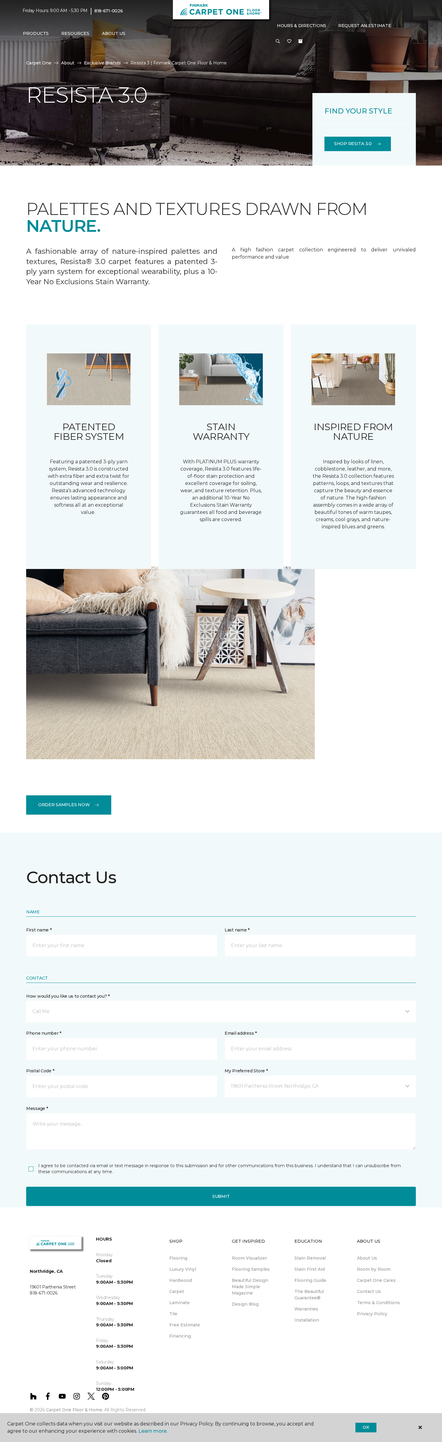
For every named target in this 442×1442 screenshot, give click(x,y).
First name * (39, 930)
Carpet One (38, 63)
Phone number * (43, 1033)
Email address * (241, 1033)
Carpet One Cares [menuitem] (376, 1280)
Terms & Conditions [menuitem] (378, 1302)
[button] (278, 41)
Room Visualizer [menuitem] (249, 1258)
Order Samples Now (64, 804)
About (67, 63)
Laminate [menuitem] (179, 1302)
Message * (37, 1108)
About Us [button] (113, 33)
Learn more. (152, 1431)
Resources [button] (75, 33)
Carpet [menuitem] (176, 1291)
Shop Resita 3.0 (353, 143)
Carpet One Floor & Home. (74, 1409)
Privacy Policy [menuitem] (372, 1313)
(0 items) (300, 41)
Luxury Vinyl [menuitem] (182, 1269)
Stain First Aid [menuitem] (309, 1269)
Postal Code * (40, 1071)
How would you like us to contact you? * (68, 996)
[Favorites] (289, 41)
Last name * (237, 930)
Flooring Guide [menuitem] (310, 1280)
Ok (366, 1427)
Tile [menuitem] (173, 1313)
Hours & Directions (301, 25)
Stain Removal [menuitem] (310, 1258)
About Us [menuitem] (367, 1258)
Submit (221, 1196)
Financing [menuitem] (180, 1336)
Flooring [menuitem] (178, 1258)
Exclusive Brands (102, 63)
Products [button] (36, 33)
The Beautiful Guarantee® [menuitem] (309, 1295)
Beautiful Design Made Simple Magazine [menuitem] (250, 1287)
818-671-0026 (108, 11)
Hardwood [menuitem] (180, 1280)
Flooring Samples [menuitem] (251, 1269)
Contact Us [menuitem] (369, 1291)
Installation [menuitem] (306, 1320)
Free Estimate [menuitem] (184, 1325)
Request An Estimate (364, 25)
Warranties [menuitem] (306, 1309)
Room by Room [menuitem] (374, 1269)
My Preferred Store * (246, 1071)
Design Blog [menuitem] (245, 1304)
